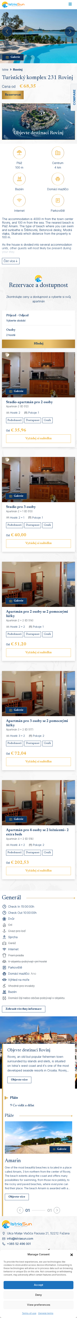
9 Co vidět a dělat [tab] (22, 1105)
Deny (38, 1295)
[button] (71, 1254)
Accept (38, 1285)
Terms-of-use (29, 1313)
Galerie (15, 57)
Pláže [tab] (14, 1098)
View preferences (38, 1304)
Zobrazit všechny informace (24, 1009)
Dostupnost (33, 420)
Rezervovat (13, 94)
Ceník (47, 420)
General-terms (45, 1313)
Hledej (38, 343)
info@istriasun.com (20, 1238)
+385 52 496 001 (19, 1244)
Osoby (10, 330)
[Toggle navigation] (70, 5)
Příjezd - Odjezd (17, 315)
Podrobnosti (14, 420)
